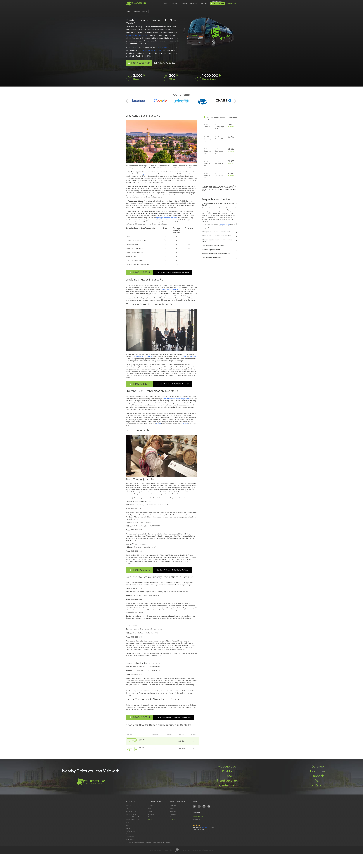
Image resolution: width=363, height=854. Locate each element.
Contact (204, 3)
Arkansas (173, 811)
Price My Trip (231, 3)
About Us (128, 805)
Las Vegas (183, 356)
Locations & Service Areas (134, 817)
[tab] (219, 204)
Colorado (173, 817)
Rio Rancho (317, 785)
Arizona (172, 808)
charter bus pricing (224, 224)
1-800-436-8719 (218, 4)
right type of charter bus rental (167, 218)
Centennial (227, 785)
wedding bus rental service (172, 289)
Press (127, 808)
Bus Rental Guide (131, 811)
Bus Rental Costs (131, 814)
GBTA (127, 822)
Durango (317, 766)
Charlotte (151, 814)
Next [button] (235, 99)
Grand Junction (227, 780)
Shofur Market (130, 837)
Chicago (150, 817)
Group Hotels (130, 839)
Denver (185, 424)
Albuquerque (144, 174)
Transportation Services (133, 820)
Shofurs (128, 828)
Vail (317, 780)
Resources (194, 3)
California (173, 814)
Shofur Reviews (130, 831)
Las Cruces (317, 771)
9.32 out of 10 (206, 827)
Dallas (158, 424)
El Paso (227, 776)
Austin (150, 808)
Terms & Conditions (155, 850)
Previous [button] (128, 99)
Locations (174, 3)
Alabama (173, 805)
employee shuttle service (143, 356)
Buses (165, 3)
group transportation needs (137, 35)
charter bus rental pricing (151, 50)
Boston (150, 811)
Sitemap (128, 834)
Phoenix (193, 356)
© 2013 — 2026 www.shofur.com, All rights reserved (197, 850)
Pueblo (227, 771)
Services (184, 3)
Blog (127, 825)
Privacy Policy (168, 850)
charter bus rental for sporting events (176, 399)
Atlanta (150, 805)
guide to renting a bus (165, 47)
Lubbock (318, 776)
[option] (139, 100)
